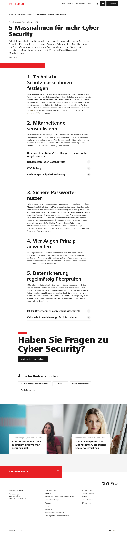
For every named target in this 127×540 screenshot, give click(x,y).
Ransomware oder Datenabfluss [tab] (46, 161)
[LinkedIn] (103, 483)
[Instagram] (112, 483)
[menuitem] (67, 3)
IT (117, 531)
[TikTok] (116, 483)
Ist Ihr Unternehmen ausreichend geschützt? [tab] (53, 311)
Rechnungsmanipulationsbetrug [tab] (46, 174)
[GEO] (57, 471)
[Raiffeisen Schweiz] (16, 4)
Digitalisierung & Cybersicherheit (34, 384)
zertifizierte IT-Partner (35, 113)
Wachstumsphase (28, 390)
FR (114, 531)
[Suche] (97, 3)
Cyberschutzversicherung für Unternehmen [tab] (52, 317)
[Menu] (102, 3)
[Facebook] (107, 483)
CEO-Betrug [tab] (34, 168)
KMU (60, 384)
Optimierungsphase (80, 384)
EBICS (32, 110)
